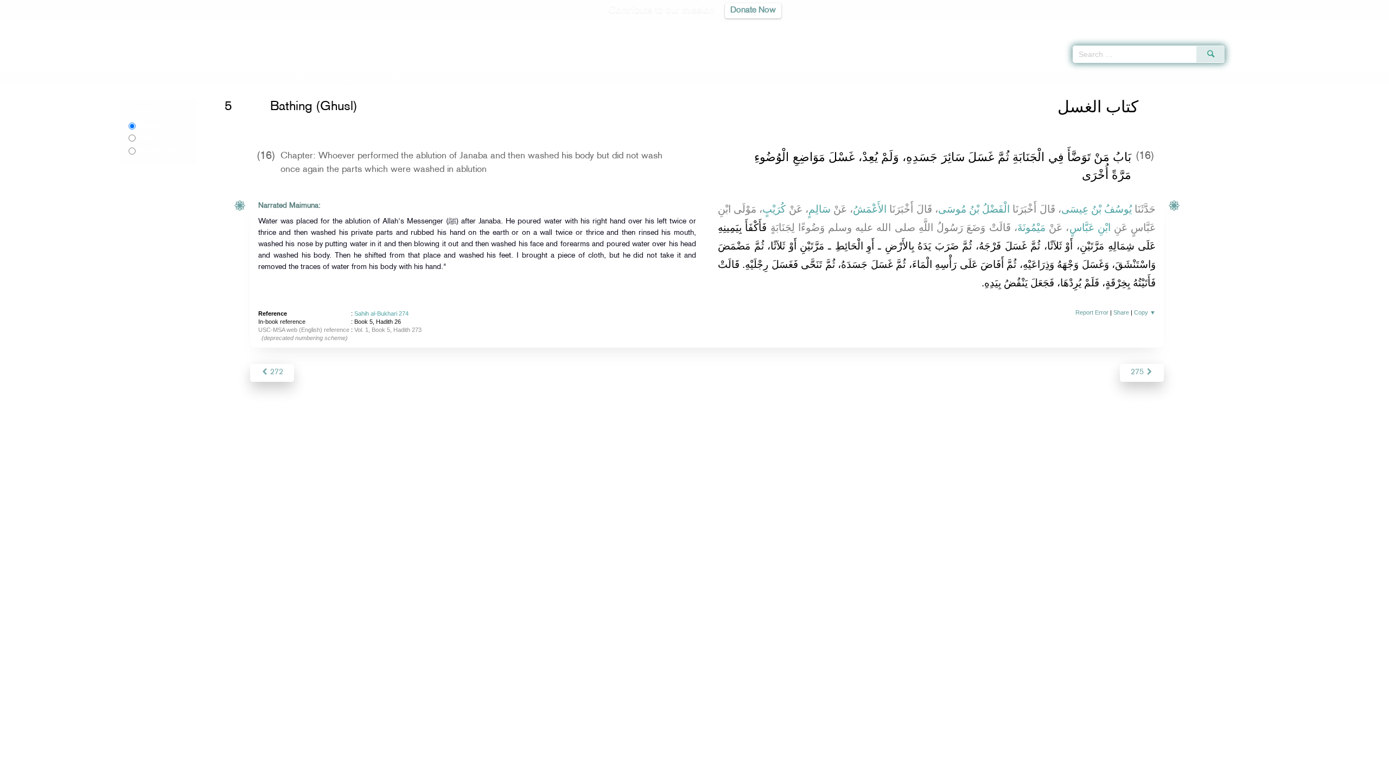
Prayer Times (1325, 27)
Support (644, 771)
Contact (727, 771)
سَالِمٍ (819, 209)
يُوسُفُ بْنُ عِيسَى (1096, 209)
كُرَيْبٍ (774, 209)
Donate (762, 771)
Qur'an (1254, 27)
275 (1138, 372)
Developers (686, 771)
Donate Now (753, 11)
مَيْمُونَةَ (1031, 227)
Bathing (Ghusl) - (372, 77)
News (612, 771)
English (150, 126)
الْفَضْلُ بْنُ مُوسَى (974, 209)
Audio (1362, 27)
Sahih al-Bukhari (293, 77)
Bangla (158, 151)
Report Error (1091, 312)
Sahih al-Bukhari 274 (381, 313)
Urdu (155, 138)
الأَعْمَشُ (870, 209)
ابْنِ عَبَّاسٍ (1090, 227)
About (584, 771)
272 (275, 372)
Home (252, 77)
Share (1121, 312)
